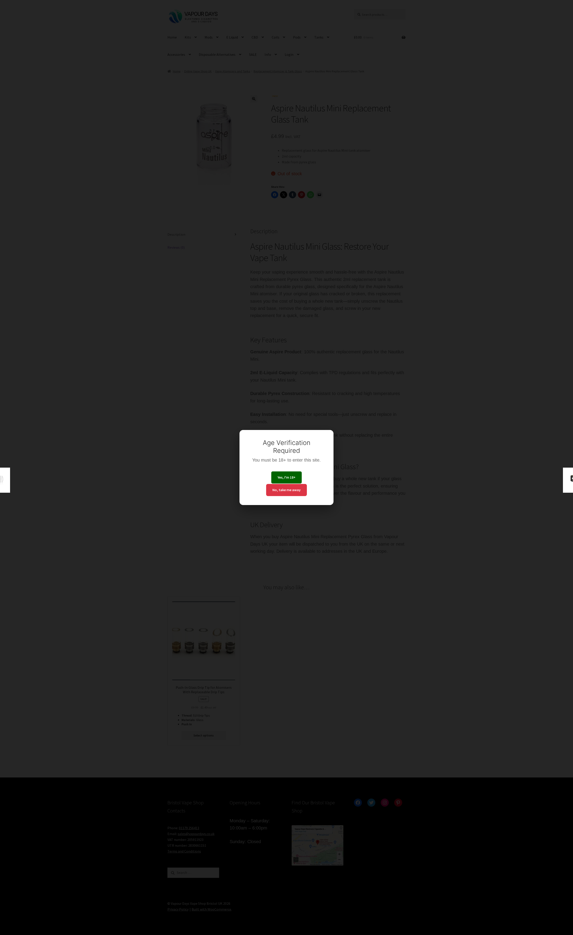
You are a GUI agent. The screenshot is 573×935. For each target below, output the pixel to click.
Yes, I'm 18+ (286, 477)
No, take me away (286, 490)
